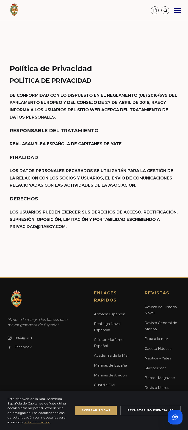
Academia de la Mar (111, 355)
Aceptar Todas (96, 410)
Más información (37, 422)
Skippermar (155, 368)
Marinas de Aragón (110, 375)
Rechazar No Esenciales (150, 410)
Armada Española (109, 314)
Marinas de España (110, 365)
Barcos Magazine (160, 378)
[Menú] (177, 10)
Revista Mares (157, 387)
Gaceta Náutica (158, 348)
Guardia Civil (104, 385)
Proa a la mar (156, 338)
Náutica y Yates (158, 358)
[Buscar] (165, 10)
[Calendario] (155, 10)
